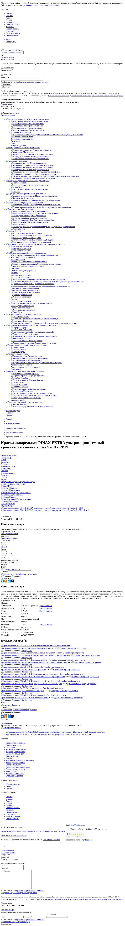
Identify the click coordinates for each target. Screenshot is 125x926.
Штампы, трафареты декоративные (25, 292)
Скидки (9, 415)
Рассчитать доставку (28, 574)
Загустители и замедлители (22, 139)
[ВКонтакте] (2, 581)
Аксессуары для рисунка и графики (26, 367)
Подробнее (81, 648)
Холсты (9, 758)
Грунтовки (15, 141)
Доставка (10, 22)
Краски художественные (16, 743)
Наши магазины (12, 29)
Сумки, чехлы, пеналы (15, 769)
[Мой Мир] (9, 581)
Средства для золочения (21, 301)
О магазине (10, 31)
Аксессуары (6, 495)
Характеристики (8, 493)
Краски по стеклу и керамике (23, 257)
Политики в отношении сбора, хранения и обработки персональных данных (97, 96)
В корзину (15, 569)
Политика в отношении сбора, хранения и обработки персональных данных (33, 831)
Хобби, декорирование (15, 763)
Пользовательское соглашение (13, 836)
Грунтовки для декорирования (23, 270)
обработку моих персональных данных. (31, 82)
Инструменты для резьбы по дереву (25, 290)
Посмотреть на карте (51, 840)
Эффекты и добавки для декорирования (27, 266)
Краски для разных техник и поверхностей (29, 262)
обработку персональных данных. (29, 890)
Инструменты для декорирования (25, 288)
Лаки (13, 143)
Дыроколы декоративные (21, 295)
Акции (9, 18)
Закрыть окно (6, 104)
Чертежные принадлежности (18, 767)
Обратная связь (12, 35)
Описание (5, 490)
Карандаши (10, 747)
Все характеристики (9, 534)
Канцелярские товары (15, 773)
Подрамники (16, 369)
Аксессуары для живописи (22, 365)
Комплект (5, 488)
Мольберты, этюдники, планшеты (20, 760)
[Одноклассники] (5, 581)
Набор (3, 486)
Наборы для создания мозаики (23, 310)
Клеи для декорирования (21, 277)
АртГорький (87, 840)
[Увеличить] (42, 508)
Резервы (14, 273)
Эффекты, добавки (18, 145)
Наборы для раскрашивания (22, 306)
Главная (9, 13)
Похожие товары (8, 499)
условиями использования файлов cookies (41, 5)
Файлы (4, 504)
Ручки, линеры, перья (15, 754)
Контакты (10, 27)
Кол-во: (4, 572)
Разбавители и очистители (22, 137)
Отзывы (9, 16)
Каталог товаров (8, 115)
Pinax (3, 542)
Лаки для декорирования (21, 275)
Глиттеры (15, 268)
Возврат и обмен (13, 33)
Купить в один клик (28, 893)
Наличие (4, 501)
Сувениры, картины (14, 776)
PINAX (4, 547)
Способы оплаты (13, 24)
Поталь (14, 299)
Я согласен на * (24, 890)
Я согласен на (26, 82)
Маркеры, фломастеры (15, 752)
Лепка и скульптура (14, 765)
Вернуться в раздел (9, 482)
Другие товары (45, 606)
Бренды (9, 20)
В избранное (26, 651)
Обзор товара (6, 484)
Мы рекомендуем (13, 411)
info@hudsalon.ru (78, 825)
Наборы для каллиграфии (21, 308)
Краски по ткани (18, 260)
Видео (3, 506)
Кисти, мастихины (13, 745)
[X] (12, 581)
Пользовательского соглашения (58, 96)
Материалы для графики (16, 749)
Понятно (4, 9)
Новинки (10, 413)
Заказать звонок (7, 57)
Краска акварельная (9, 538)
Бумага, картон (12, 756)
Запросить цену (23, 922)
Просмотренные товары (11, 728)
